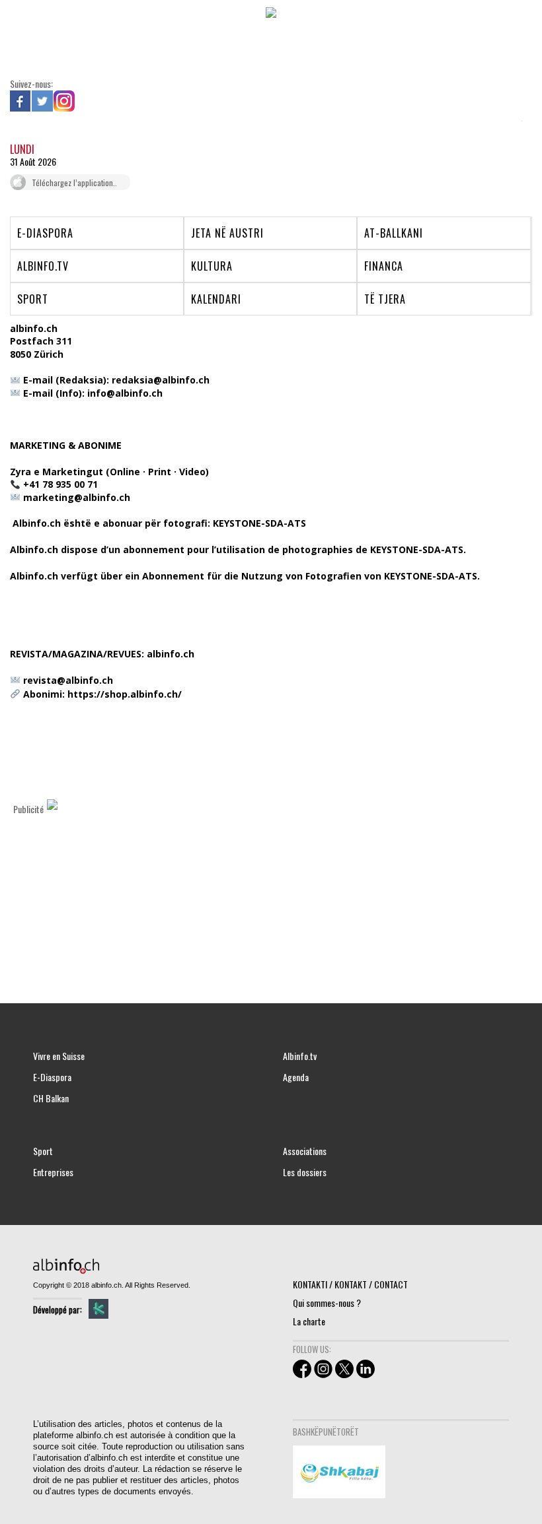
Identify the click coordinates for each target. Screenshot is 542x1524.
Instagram (64, 101)
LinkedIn (86, 101)
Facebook (20, 101)
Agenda (296, 1077)
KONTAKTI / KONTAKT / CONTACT (350, 1284)
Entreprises (53, 1172)
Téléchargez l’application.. (74, 182)
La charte (309, 1321)
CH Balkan (51, 1098)
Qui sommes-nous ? (327, 1302)
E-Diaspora (52, 1077)
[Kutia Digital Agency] (98, 1309)
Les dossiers (305, 1172)
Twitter (42, 101)
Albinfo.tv (300, 1056)
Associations (305, 1151)
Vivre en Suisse (59, 1056)
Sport (43, 1151)
